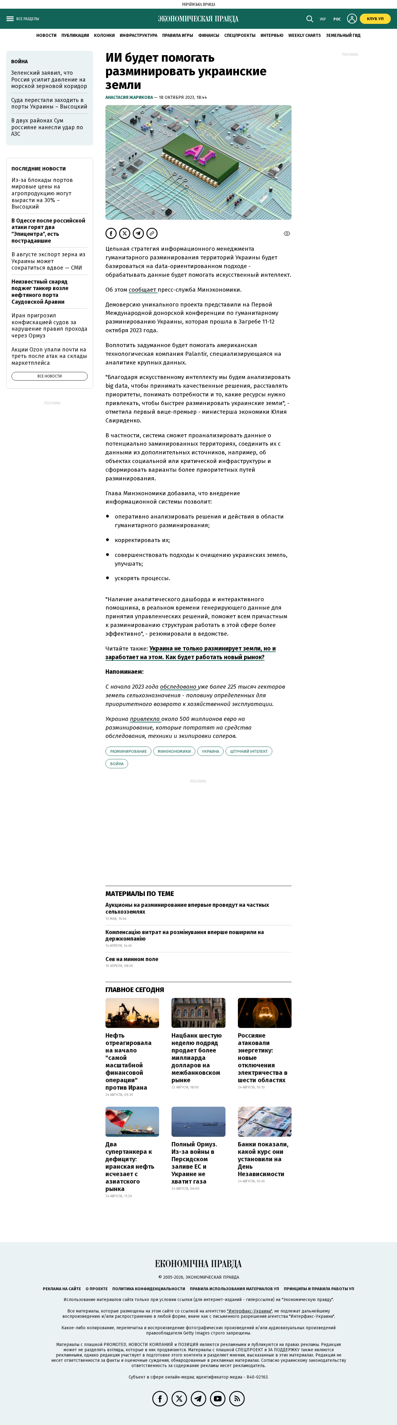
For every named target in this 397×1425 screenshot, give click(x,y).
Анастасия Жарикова (129, 97)
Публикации (75, 35)
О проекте (97, 1288)
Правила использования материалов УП (234, 1288)
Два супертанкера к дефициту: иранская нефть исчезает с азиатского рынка (129, 1166)
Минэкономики (174, 751)
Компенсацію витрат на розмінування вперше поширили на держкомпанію (184, 935)
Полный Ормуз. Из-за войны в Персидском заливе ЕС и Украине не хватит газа (194, 1162)
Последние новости (38, 169)
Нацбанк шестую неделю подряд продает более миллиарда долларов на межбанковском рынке (197, 1058)
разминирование (128, 751)
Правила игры (177, 35)
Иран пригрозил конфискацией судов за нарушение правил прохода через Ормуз (49, 325)
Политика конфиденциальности (148, 1288)
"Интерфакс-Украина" (249, 1311)
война (116, 763)
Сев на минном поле (131, 959)
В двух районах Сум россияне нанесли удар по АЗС (47, 127)
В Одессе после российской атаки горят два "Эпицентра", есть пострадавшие (48, 230)
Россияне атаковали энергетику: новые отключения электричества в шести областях (263, 1058)
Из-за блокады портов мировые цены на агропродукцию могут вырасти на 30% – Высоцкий (42, 193)
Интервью (272, 35)
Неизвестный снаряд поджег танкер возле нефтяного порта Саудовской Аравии (39, 291)
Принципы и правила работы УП (319, 1288)
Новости (46, 35)
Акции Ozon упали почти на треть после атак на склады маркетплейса (49, 356)
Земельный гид (343, 35)
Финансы (208, 35)
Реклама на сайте (62, 1288)
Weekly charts (304, 35)
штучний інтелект (249, 751)
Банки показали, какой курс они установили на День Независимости (263, 1159)
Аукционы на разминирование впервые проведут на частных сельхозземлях (187, 908)
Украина (210, 751)
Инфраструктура (138, 35)
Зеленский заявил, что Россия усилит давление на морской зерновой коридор (49, 79)
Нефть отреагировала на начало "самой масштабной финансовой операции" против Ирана (128, 1061)
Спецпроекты (240, 35)
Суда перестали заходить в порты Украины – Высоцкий (49, 103)
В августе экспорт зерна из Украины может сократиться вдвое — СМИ (48, 261)
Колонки (104, 35)
